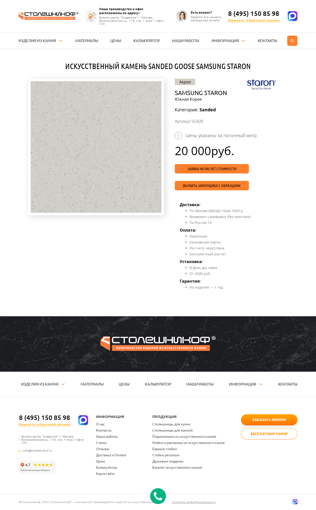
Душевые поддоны (167, 461)
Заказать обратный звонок (254, 20)
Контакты (104, 430)
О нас (100, 424)
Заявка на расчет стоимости (211, 169)
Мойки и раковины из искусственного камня (188, 443)
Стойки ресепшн (165, 455)
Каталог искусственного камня (177, 467)
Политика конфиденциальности (194, 502)
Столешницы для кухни (171, 424)
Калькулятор (106, 467)
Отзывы (102, 449)
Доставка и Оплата (111, 455)
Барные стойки (164, 449)
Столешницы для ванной (172, 430)
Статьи (101, 443)
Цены (100, 461)
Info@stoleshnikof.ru (37, 450)
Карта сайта (105, 474)
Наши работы (107, 436)
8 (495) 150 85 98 (253, 13)
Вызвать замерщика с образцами (211, 185)
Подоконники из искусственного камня (184, 436)
